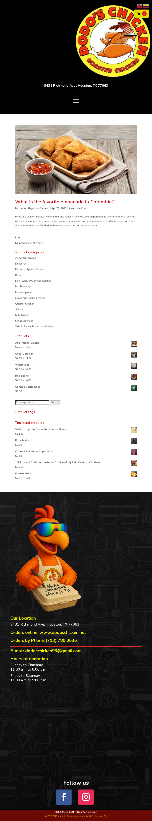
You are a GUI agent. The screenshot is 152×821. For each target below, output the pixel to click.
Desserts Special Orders (29, 269)
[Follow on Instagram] (86, 797)
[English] (140, 5)
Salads (19, 309)
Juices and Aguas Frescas (30, 298)
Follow (101, 797)
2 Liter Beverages (25, 258)
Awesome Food (78, 208)
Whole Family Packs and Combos (35, 326)
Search (55, 402)
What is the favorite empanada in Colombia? (64, 202)
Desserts (20, 263)
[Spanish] (146, 5)
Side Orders (22, 315)
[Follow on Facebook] (64, 797)
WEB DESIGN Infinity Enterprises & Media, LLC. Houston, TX (76, 816)
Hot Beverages (24, 286)
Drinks (19, 275)
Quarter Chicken (24, 303)
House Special (23, 292)
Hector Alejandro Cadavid (34, 208)
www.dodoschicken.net (62, 632)
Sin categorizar (24, 321)
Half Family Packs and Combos (33, 281)
